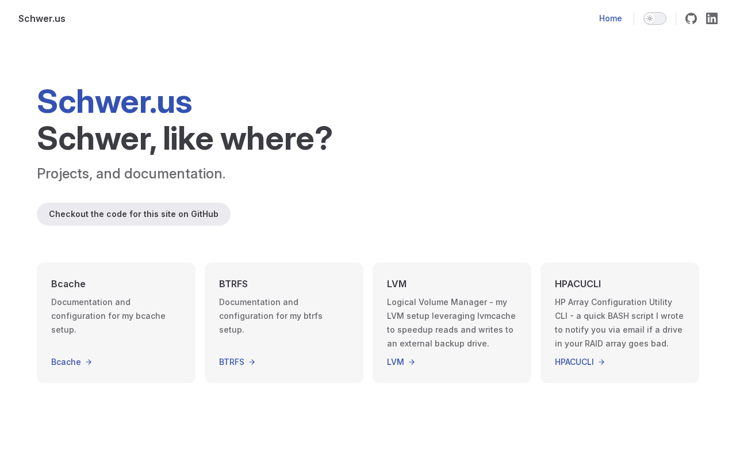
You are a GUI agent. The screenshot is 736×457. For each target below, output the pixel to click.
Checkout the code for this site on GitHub (133, 214)
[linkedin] (712, 18)
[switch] (654, 18)
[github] (691, 18)
